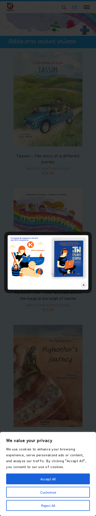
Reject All (48, 505)
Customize (48, 492)
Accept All (48, 478)
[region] (48, 474)
